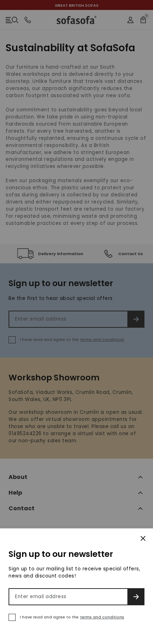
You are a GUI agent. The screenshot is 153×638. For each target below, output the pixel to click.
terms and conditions (102, 617)
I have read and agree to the (72, 617)
